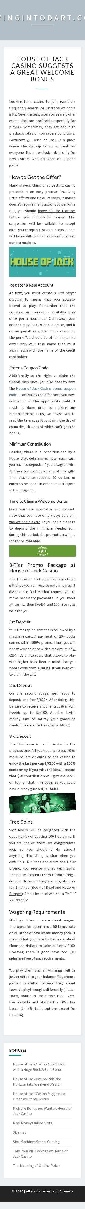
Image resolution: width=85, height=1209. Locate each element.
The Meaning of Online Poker (36, 1165)
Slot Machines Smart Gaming (36, 1141)
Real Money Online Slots (32, 1123)
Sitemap (20, 1132)
